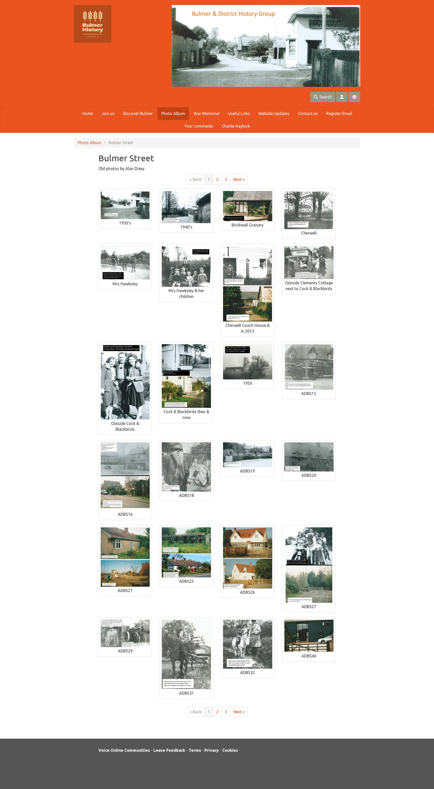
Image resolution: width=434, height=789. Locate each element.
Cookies (230, 750)
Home (87, 113)
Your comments (198, 126)
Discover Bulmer (138, 113)
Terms (195, 750)
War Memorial (207, 113)
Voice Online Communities (124, 750)
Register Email (339, 113)
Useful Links (239, 113)
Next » (239, 179)
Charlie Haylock (236, 126)
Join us (108, 113)
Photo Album (173, 113)
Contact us (308, 113)
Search (325, 97)
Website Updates (273, 113)
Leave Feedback (169, 750)
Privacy (211, 750)
